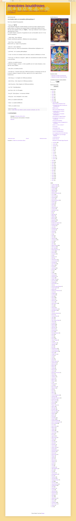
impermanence (54, 303)
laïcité (53, 337)
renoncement (54, 431)
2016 (53, 165)
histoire (53, 297)
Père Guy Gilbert (55, 410)
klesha (53, 334)
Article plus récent (11, 138)
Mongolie (53, 383)
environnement (54, 260)
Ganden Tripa (54, 279)
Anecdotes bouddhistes (26, 6)
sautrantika (54, 441)
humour (53, 301)
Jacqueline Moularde (55, 313)
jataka (53, 318)
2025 (53, 92)
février (54, 157)
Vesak (53, 495)
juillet (54, 148)
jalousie (53, 314)
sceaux (53, 443)
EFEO (53, 258)
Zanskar (53, 505)
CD (52, 234)
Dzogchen (53, 256)
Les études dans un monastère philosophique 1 (58, 114)
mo (52, 382)
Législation (54, 344)
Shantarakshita (54, 450)
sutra (36, 109)
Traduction (54, 482)
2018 (53, 162)
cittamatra (53, 238)
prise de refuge (54, 423)
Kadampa (53, 324)
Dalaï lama (54, 246)
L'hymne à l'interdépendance (58, 131)
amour (53, 194)
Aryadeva (53, 201)
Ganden (53, 277)
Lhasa (53, 345)
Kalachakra (54, 327)
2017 (53, 163)
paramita (24, 109)
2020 (53, 100)
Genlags (53, 282)
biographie (54, 220)
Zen (52, 506)
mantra (53, 371)
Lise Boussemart (55, 349)
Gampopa (53, 275)
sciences (53, 445)
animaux (53, 198)
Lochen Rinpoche (55, 351)
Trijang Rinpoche (55, 484)
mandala (53, 368)
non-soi (53, 393)
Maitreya (53, 365)
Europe (53, 266)
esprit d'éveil (54, 263)
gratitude (53, 289)
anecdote (53, 197)
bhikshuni (53, 217)
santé (53, 440)
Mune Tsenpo (54, 386)
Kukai (53, 335)
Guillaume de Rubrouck (56, 290)
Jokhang (53, 321)
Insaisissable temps (56, 128)
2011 (53, 173)
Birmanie (53, 221)
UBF (52, 486)
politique (53, 413)
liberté (53, 347)
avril (54, 153)
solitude (53, 457)
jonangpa (53, 323)
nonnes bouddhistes (55, 395)
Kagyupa (53, 325)
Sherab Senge (54, 454)
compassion (54, 239)
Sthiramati (53, 460)
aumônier (53, 208)
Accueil (27, 138)
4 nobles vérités (14, 109)
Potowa (53, 416)
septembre (55, 145)
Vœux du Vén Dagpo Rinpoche (58, 109)
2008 (53, 178)
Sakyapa (53, 438)
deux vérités (54, 248)
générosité (54, 280)
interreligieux (54, 310)
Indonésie (53, 307)
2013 (53, 170)
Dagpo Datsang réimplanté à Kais (59, 103)
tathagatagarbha (55, 474)
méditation (21, 109)
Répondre (12, 119)
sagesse (53, 436)
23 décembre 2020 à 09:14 (20, 116)
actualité (53, 188)
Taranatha (53, 472)
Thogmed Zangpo (55, 479)
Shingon (53, 455)
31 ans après (55, 126)
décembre (55, 102)
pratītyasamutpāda (55, 420)
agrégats (53, 191)
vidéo (53, 496)
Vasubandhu (54, 492)
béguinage (54, 214)
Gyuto (53, 296)
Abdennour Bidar (55, 186)
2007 (53, 180)
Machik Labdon (54, 361)
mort (52, 385)
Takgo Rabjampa (55, 468)
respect (53, 433)
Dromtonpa (54, 253)
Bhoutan (53, 218)
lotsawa (53, 359)
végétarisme (54, 493)
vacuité (53, 489)
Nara (52, 389)
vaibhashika (54, 491)
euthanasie (54, 268)
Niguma (53, 392)
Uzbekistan (54, 488)
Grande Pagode (55, 287)
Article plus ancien (43, 138)
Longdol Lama (54, 354)
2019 (53, 160)
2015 (53, 167)
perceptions (29, 109)
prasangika (54, 417)
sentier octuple (54, 447)
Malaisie (53, 366)
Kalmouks (53, 328)
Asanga (53, 203)
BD (52, 212)
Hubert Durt (54, 300)
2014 (53, 168)
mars (54, 155)
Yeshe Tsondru (54, 503)
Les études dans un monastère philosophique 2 (58, 112)
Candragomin (54, 228)
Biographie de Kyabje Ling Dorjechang (59, 75)
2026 (53, 91)
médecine (53, 375)
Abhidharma (54, 187)
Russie (53, 434)
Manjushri (53, 369)
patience (53, 406)
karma (53, 331)
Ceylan (53, 235)
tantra (53, 469)
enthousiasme (54, 259)
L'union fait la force (56, 137)
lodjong (53, 352)
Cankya (53, 231)
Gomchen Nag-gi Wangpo (56, 286)
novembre (55, 142)
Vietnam (53, 499)
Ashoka (53, 204)
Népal (53, 390)
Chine (53, 236)
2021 (53, 99)
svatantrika (54, 467)
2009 (53, 176)
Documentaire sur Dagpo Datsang (59, 116)
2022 (53, 97)
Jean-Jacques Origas (56, 320)
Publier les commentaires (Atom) (19, 140)
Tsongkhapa (54, 485)
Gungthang (54, 293)
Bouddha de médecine (56, 222)
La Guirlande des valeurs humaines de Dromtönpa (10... (60, 106)
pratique (53, 419)
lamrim (53, 338)
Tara (52, 471)
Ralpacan (53, 427)
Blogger (43, 513)
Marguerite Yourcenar (56, 372)
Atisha (53, 205)
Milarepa (53, 380)
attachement (54, 207)
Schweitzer (54, 444)
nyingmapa (54, 396)
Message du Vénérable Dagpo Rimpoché (60, 140)
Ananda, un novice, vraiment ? (58, 124)
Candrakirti (54, 229)
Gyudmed (53, 294)
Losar (53, 358)
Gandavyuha (54, 276)
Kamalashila (54, 330)
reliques (53, 430)
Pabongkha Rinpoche (56, 397)
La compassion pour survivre (58, 129)
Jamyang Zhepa (55, 316)
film (52, 270)
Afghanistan (54, 190)
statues (53, 458)
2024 (53, 94)
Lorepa (53, 355)
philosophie (33, 109)
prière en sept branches (56, 421)
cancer (53, 227)
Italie (52, 311)
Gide (52, 284)
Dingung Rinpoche (55, 249)
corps (53, 242)
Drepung (53, 252)
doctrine (53, 251)
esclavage (53, 262)
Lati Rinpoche (54, 342)
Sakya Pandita (54, 437)
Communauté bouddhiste (57, 120)
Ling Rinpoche (54, 348)
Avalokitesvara (54, 210)
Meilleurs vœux (55, 107)
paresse (53, 403)
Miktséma (53, 379)
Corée (53, 241)
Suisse (53, 464)
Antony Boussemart (55, 200)
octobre (54, 144)
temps (53, 475)
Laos (52, 341)
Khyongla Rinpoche (55, 332)
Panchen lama (54, 399)
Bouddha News (54, 224)
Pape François (54, 400)
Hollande (53, 299)
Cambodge (54, 225)
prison (53, 424)
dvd (52, 255)
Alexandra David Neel (56, 193)
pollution (53, 414)
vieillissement (54, 498)
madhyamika (54, 362)
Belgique (53, 215)
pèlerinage (54, 407)
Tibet (39, 109)
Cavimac (53, 232)
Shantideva (54, 451)
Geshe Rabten (54, 283)
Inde (52, 306)
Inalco (53, 304)
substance (53, 461)
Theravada (54, 478)
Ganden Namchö (56, 138)
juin (53, 150)
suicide (53, 462)
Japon (53, 317)
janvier (54, 158)
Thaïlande (53, 477)
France (53, 273)
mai (53, 152)
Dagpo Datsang (54, 245)
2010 (53, 175)
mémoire (53, 378)
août (54, 147)
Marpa (53, 373)
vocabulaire (54, 502)
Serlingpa (53, 448)
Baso (52, 211)
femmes (53, 269)
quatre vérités (54, 426)
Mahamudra (54, 364)
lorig (18, 109)
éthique (53, 265)
